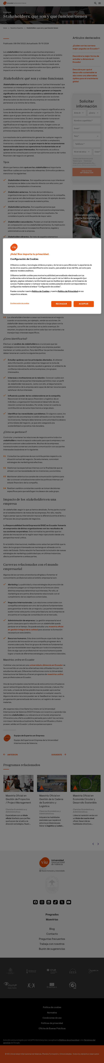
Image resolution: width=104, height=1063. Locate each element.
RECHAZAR (61, 304)
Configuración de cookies (19, 303)
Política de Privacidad (68, 292)
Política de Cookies (40, 292)
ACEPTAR (83, 304)
